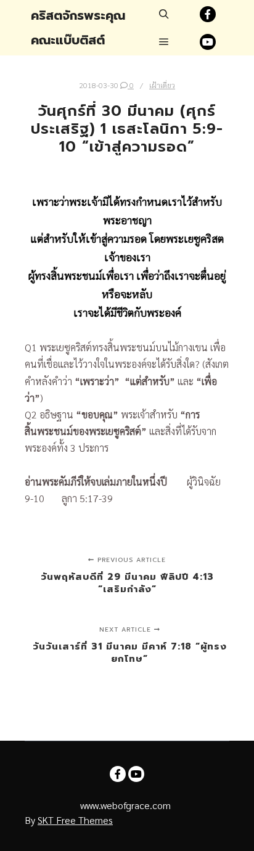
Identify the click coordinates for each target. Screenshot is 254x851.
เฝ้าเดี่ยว (162, 85)
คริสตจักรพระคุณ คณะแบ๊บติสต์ (78, 27)
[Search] (164, 14)
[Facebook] (208, 14)
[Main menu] (164, 42)
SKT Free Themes (75, 819)
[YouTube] (208, 42)
